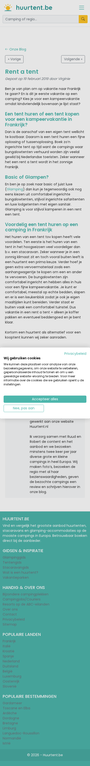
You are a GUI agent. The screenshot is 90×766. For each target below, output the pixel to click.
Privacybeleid (75, 353)
